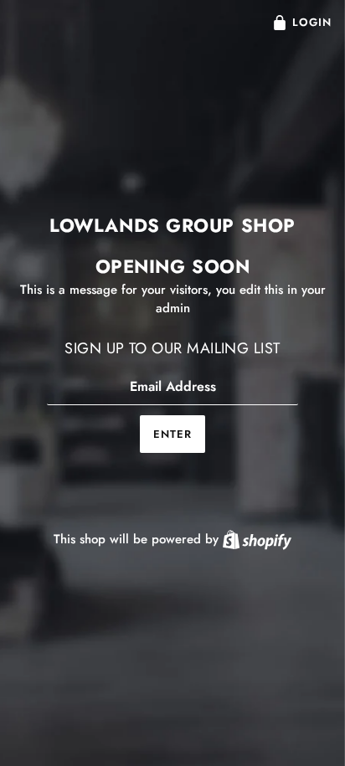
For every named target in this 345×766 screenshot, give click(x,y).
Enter (172, 434)
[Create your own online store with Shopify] (257, 539)
